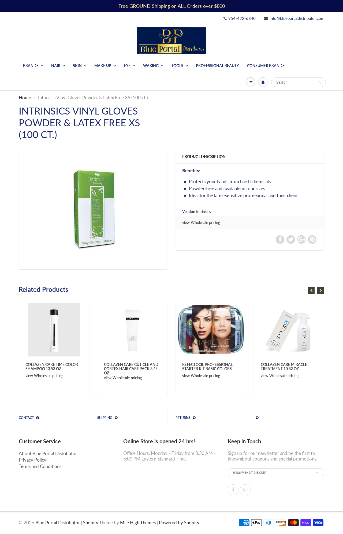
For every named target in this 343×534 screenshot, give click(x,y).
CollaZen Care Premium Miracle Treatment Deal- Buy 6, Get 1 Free (307, 368)
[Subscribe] (317, 472)
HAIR (55, 65)
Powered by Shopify (179, 522)
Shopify (90, 522)
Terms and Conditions (40, 466)
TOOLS (177, 65)
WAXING (151, 65)
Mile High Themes (138, 522)
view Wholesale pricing (201, 222)
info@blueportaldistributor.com (297, 18)
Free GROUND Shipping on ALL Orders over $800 (171, 6)
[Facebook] (233, 489)
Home (25, 97)
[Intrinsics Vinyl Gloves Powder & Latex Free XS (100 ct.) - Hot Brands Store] (93, 209)
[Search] (319, 82)
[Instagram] (245, 489)
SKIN (77, 65)
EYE (127, 65)
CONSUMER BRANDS (266, 65)
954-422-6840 (242, 18)
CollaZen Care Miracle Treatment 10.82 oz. (227, 366)
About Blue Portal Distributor (48, 453)
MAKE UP (102, 65)
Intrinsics (203, 211)
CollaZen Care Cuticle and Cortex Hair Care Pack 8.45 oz (74, 368)
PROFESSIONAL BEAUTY (217, 65)
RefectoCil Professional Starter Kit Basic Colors (150, 366)
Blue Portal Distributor (58, 522)
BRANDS (31, 65)
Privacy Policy (32, 460)
